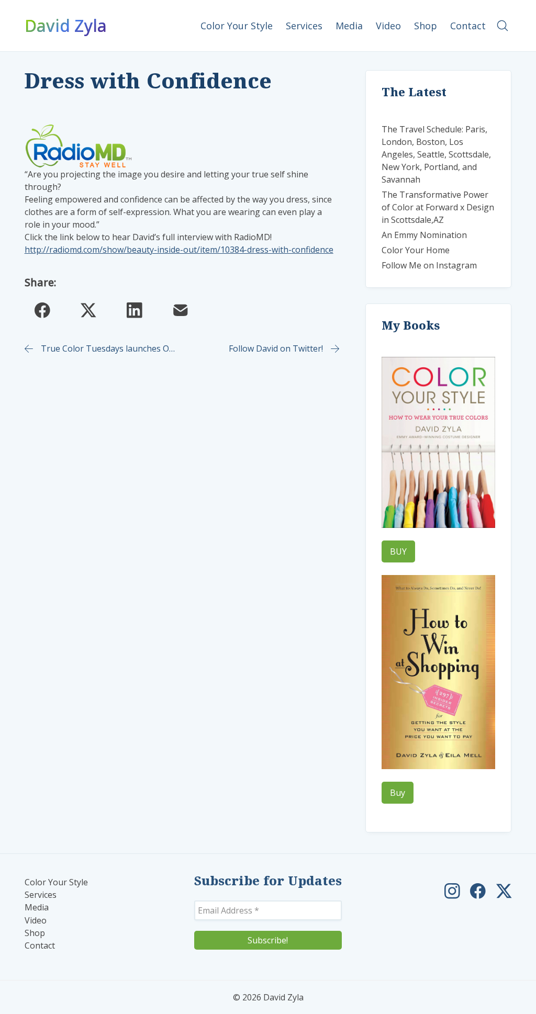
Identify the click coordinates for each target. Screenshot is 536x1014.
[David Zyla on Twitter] (504, 891)
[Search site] (502, 25)
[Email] (180, 310)
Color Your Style (56, 882)
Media (37, 907)
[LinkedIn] (134, 310)
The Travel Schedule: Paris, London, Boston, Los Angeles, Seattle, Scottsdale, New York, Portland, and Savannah (436, 154)
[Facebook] (42, 310)
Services (41, 895)
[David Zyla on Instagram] (452, 891)
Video (36, 921)
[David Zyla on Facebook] (478, 891)
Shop (35, 933)
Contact (40, 946)
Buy (397, 792)
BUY (398, 551)
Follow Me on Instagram (429, 265)
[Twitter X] (88, 310)
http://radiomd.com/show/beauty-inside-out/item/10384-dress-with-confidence (179, 249)
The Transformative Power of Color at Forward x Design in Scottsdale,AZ (438, 207)
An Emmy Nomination (424, 235)
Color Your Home (416, 250)
